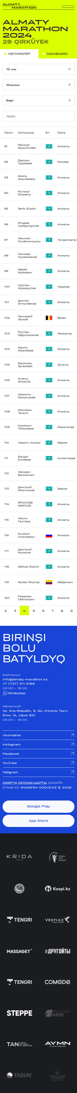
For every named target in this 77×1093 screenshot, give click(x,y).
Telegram (10, 772)
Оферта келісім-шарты (25, 782)
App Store (38, 821)
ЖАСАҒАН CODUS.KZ (38, 787)
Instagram (12, 744)
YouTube (10, 763)
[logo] (19, 6)
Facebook (11, 753)
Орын (8, 132)
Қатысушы (26, 132)
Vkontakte (12, 735)
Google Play (38, 806)
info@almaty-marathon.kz (25, 679)
